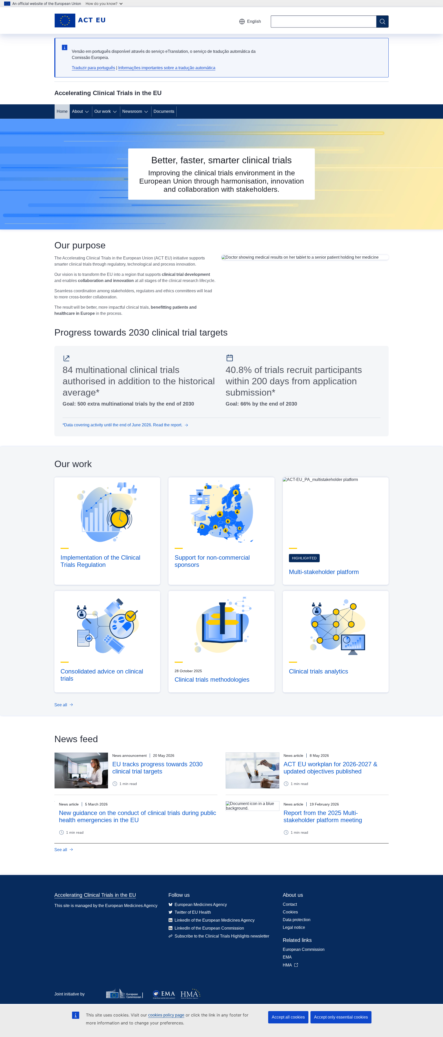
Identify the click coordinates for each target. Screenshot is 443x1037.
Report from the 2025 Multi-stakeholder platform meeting (323, 816)
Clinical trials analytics (318, 671)
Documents (164, 111)
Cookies (290, 912)
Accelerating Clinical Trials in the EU (95, 895)
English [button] (254, 21)
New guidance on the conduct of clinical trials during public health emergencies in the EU (137, 816)
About (77, 111)
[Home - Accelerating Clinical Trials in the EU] (79, 20)
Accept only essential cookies (341, 1017)
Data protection (296, 920)
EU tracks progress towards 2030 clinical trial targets (157, 768)
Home (62, 111)
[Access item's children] (88, 111)
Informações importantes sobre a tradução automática (166, 68)
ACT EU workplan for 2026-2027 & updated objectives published (330, 768)
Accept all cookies (288, 1017)
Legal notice (294, 927)
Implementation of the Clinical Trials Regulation (100, 561)
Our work (102, 111)
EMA (287, 957)
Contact (290, 904)
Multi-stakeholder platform (324, 571)
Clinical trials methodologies (212, 679)
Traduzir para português (93, 68)
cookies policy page (166, 1015)
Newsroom (132, 111)
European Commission (304, 949)
